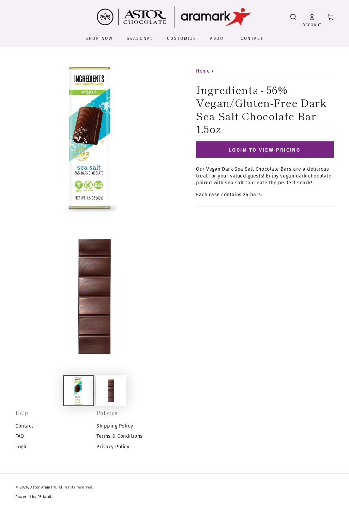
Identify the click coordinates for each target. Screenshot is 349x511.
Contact (24, 426)
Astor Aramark (43, 487)
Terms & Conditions (119, 436)
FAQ (19, 436)
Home (203, 71)
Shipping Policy (114, 426)
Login (21, 447)
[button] (293, 17)
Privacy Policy (113, 447)
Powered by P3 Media (34, 497)
